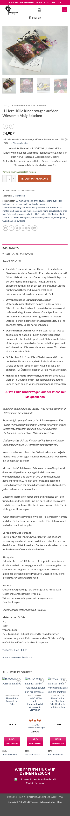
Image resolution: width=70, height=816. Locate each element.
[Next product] (5, 126)
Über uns (12, 797)
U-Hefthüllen (39, 105)
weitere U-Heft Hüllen (14, 649)
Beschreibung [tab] (10, 247)
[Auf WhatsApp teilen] (5, 228)
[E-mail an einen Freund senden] (23, 228)
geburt (15, 204)
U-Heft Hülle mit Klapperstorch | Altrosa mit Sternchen (35, 704)
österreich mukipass (16, 214)
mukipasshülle (38, 207)
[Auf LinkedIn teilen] (34, 228)
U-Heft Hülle (39, 214)
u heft (29, 214)
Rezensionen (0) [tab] (11, 260)
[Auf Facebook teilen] (11, 228)
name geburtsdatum (52, 211)
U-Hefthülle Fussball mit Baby (12, 701)
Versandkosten (20, 143)
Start (4, 105)
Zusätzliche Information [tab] (17, 254)
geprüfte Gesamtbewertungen (36, 726)
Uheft (61, 214)
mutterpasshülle (34, 211)
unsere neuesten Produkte (17, 657)
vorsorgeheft (60, 217)
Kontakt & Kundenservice (42, 797)
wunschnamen (9, 221)
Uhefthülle (7, 217)
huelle (35, 204)
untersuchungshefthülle (42, 217)
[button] (39, 9)
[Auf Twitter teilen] (17, 228)
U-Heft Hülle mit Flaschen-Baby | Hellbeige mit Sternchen (58, 702)
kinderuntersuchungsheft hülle (16, 207)
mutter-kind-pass (54, 207)
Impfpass (43, 204)
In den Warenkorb (34, 178)
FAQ (61, 797)
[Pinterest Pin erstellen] (29, 228)
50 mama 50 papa (24, 200)
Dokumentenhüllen (20, 105)
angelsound (39, 200)
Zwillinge (21, 221)
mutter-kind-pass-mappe (14, 211)
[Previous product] (11, 126)
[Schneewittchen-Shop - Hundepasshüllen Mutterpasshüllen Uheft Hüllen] (18, 10)
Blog (22, 797)
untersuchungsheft (21, 217)
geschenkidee (25, 204)
